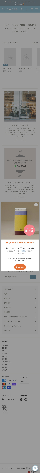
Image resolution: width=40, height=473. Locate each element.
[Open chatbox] (35, 468)
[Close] (36, 204)
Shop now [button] (20, 267)
